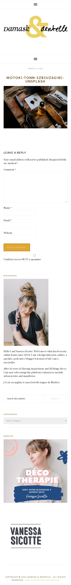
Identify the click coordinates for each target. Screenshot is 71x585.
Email (8, 220)
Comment (10, 169)
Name (8, 208)
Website (8, 233)
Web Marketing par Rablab (42, 580)
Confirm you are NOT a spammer (22, 259)
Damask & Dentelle (35, 30)
